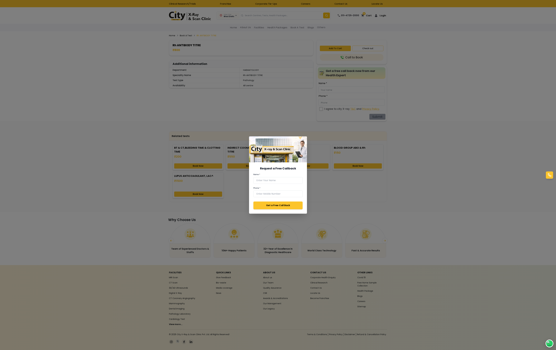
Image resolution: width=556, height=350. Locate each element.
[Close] (303, 140)
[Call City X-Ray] (549, 175)
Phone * (256, 188)
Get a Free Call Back (278, 205)
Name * (256, 174)
